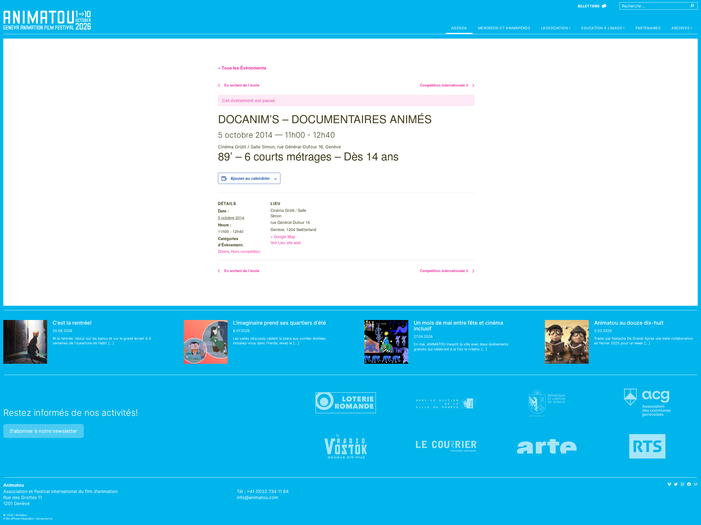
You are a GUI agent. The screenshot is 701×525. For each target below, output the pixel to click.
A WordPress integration (18, 518)
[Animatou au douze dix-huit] (567, 342)
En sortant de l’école (241, 85)
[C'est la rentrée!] (25, 342)
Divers (223, 251)
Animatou (47, 20)
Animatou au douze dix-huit (628, 322)
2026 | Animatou (17, 515)
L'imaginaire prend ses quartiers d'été (279, 322)
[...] (111, 343)
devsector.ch (44, 518)
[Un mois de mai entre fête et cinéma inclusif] (386, 342)
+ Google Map (283, 236)
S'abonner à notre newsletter (43, 431)
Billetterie (589, 6)
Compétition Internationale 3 (444, 85)
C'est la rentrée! (72, 322)
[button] (556, 29)
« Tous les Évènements (242, 68)
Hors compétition (245, 251)
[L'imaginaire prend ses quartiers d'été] (206, 342)
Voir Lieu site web (286, 242)
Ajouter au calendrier (250, 178)
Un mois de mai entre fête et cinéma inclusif (458, 325)
